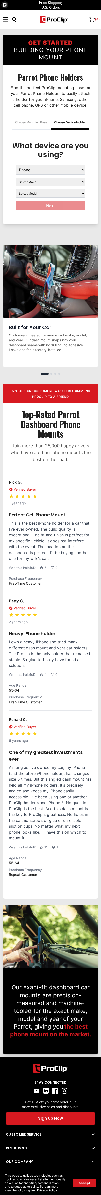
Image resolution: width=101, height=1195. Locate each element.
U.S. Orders (50, 7)
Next (50, 205)
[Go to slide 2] (51, 374)
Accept (84, 1183)
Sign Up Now (50, 1118)
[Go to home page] (50, 1068)
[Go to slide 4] (59, 374)
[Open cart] (91, 20)
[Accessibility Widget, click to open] (4, 4)
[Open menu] (5, 19)
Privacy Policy (47, 1190)
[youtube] (36, 1091)
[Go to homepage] (54, 19)
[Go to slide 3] (55, 374)
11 (46, 847)
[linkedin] (46, 1091)
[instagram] (64, 1091)
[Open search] (14, 19)
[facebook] (55, 1091)
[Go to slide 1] (45, 374)
